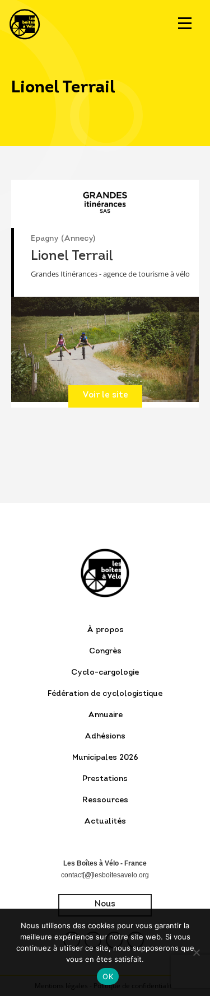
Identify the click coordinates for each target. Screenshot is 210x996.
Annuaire (105, 715)
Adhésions (105, 736)
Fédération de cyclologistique (105, 694)
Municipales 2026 (105, 758)
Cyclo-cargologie (105, 672)
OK (107, 976)
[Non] (196, 952)
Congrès (105, 651)
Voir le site (105, 395)
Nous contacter (105, 908)
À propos (105, 630)
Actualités (105, 821)
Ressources (105, 800)
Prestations (105, 779)
